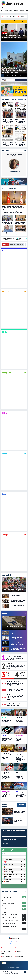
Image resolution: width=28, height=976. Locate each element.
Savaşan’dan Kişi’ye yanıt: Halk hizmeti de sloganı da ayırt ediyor (15, 667)
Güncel (18, 753)
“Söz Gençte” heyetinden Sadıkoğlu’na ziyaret (15, 689)
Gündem (21, 10)
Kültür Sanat (7, 413)
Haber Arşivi (19, 956)
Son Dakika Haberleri (7, 956)
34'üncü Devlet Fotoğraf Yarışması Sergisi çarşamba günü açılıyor (15, 658)
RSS (4, 963)
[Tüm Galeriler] (25, 575)
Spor (4, 494)
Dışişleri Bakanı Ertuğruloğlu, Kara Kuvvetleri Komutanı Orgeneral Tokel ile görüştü (21, 758)
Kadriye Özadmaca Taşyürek (14, 171)
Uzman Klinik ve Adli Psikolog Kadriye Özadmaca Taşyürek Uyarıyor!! (14, 155)
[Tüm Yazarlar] (25, 150)
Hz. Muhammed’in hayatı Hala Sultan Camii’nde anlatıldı (7, 756)
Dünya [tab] (5, 245)
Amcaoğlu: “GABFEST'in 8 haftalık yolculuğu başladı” (7, 794)
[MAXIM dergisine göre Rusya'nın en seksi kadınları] (5, 606)
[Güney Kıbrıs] (25, 372)
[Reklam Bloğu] (14, 79)
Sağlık (4, 453)
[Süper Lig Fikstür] (25, 891)
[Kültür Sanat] (25, 413)
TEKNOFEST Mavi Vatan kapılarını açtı (9, 675)
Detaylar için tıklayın (14, 886)
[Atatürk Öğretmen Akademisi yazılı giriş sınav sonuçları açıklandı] (7, 712)
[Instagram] (17, 942)
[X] (14, 942)
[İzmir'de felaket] (5, 595)
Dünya (4, 251)
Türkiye (15, 10)
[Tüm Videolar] (25, 613)
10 (25, 76)
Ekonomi (5, 291)
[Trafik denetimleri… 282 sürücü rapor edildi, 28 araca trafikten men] (7, 767)
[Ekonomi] (25, 291)
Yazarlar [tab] (5, 150)
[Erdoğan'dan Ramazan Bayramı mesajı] (5, 649)
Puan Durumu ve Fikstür (6, 952)
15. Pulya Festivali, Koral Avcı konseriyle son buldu (16, 704)
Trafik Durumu (20, 948)
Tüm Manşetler (20, 951)
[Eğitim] (25, 332)
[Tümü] (25, 99)
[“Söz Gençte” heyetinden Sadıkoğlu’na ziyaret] (20, 712)
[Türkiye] (25, 534)
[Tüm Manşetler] (25, 189)
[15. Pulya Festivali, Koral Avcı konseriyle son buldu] (20, 730)
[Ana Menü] (4, 7)
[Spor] (25, 494)
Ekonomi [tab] (20, 245)
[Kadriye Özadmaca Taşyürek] (14, 164)
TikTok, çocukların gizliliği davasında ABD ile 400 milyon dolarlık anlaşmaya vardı (15, 697)
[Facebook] (11, 942)
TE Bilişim (18, 967)
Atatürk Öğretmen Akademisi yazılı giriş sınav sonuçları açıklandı (15, 683)
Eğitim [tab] (12, 245)
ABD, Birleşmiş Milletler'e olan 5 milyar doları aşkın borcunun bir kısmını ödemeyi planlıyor (21, 796)
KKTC (2, 10)
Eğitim (4, 332)
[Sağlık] (25, 453)
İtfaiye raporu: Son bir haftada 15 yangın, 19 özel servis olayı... (23, 675)
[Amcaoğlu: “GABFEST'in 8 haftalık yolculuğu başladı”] (7, 786)
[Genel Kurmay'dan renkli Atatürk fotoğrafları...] (5, 601)
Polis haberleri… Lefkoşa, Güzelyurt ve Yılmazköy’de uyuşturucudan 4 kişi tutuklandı (20, 777)
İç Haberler (9, 663)
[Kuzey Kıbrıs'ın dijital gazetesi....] (12, 3)
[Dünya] (25, 251)
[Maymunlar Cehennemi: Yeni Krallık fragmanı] (5, 643)
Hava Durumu (6, 948)
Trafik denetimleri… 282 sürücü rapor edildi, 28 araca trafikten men (7, 776)
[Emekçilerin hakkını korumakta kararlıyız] (5, 638)
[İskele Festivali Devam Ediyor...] (5, 633)
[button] (25, 181)
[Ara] (2, 7)
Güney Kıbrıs (8, 10)
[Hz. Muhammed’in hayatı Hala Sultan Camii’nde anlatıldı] (7, 748)
